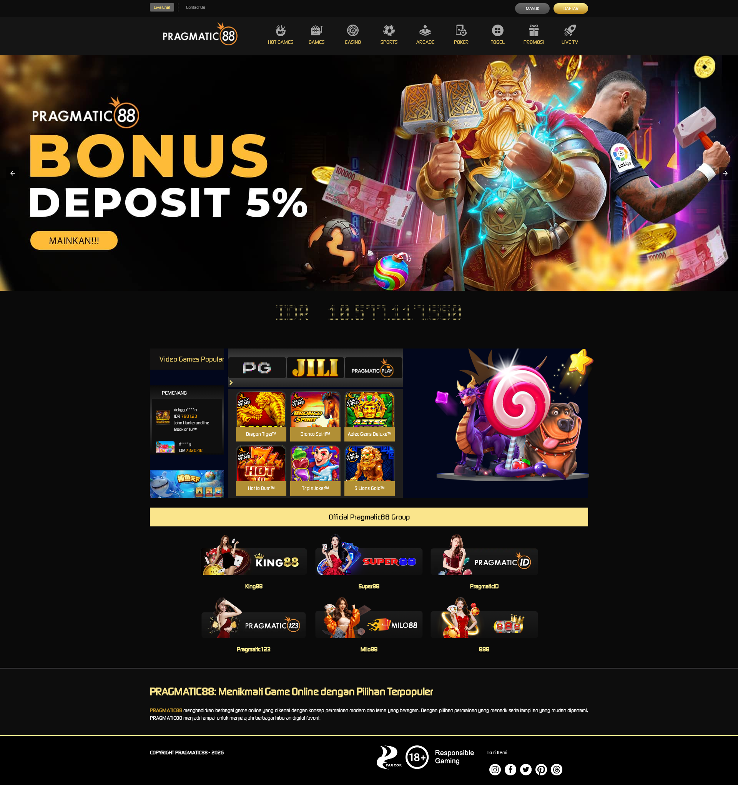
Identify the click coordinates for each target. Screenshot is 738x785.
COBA (261, 400)
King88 (254, 586)
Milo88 (369, 649)
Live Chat (162, 7)
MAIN (261, 417)
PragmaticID (484, 586)
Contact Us (195, 7)
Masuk (532, 8)
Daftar (570, 8)
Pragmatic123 (254, 649)
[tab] (257, 367)
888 (484, 649)
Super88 (369, 586)
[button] (12, 173)
